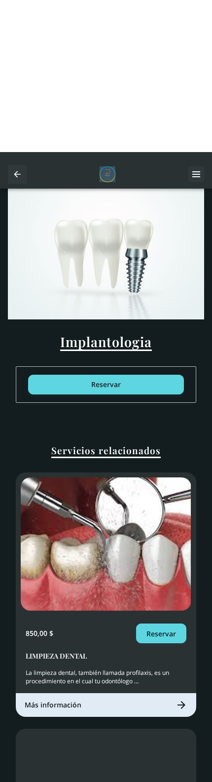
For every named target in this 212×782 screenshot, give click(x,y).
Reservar (106, 384)
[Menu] (196, 174)
